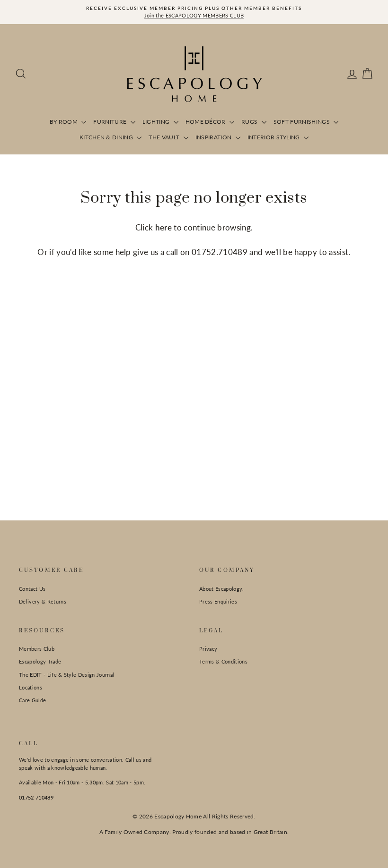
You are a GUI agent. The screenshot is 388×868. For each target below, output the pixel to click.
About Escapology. (221, 589)
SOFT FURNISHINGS (302, 121)
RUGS (250, 121)
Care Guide (32, 700)
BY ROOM (64, 121)
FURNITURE (110, 121)
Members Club (36, 649)
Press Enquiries (218, 601)
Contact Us (32, 589)
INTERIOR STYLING (274, 137)
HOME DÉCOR (206, 121)
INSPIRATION (214, 137)
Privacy (208, 649)
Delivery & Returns (42, 601)
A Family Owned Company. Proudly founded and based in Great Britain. (194, 831)
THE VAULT (165, 137)
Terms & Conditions (223, 661)
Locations (30, 687)
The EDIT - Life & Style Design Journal (66, 675)
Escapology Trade (40, 661)
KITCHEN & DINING (107, 137)
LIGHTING (156, 121)
